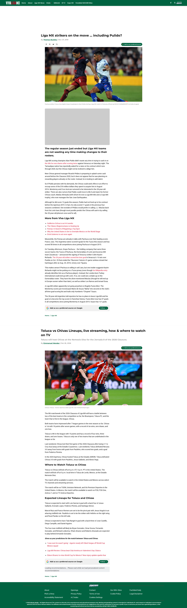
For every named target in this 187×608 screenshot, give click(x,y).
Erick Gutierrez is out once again (59, 234)
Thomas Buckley (50, 40)
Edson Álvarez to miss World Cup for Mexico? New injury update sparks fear (76, 555)
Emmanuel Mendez (51, 343)
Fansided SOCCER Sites (84, 3)
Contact (92, 590)
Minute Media (34, 602)
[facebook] (170, 3)
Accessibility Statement (53, 597)
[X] (175, 3)
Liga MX (54, 315)
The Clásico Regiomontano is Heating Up (63, 226)
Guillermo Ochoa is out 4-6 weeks (60, 223)
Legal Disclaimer (136, 594)
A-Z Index (74, 597)
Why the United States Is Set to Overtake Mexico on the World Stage (73, 232)
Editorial (57, 3)
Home (24, 3)
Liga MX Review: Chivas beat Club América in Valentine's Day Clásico (74, 551)
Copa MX (70, 3)
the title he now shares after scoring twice (61, 163)
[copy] (56, 44)
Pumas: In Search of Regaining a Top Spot (63, 229)
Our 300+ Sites (116, 590)
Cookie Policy (115, 594)
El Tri (63, 3)
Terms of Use (94, 594)
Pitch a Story (49, 594)
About (30, 3)
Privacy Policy (76, 594)
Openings (74, 590)
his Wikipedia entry (100, 270)
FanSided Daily (135, 590)
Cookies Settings (95, 597)
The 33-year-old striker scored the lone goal (69, 257)
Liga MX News (39, 3)
